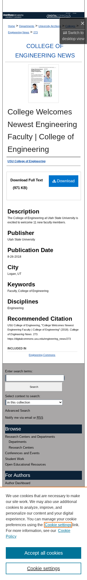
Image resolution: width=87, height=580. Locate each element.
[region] (43, 533)
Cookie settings (58, 525)
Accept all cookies (43, 553)
